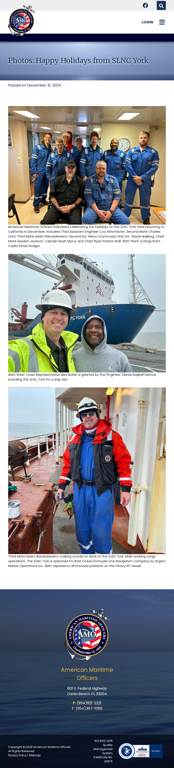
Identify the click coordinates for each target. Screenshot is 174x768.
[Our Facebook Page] (145, 5)
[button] (162, 22)
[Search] (161, 5)
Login (147, 22)
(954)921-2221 (89, 703)
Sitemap (35, 755)
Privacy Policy (17, 755)
